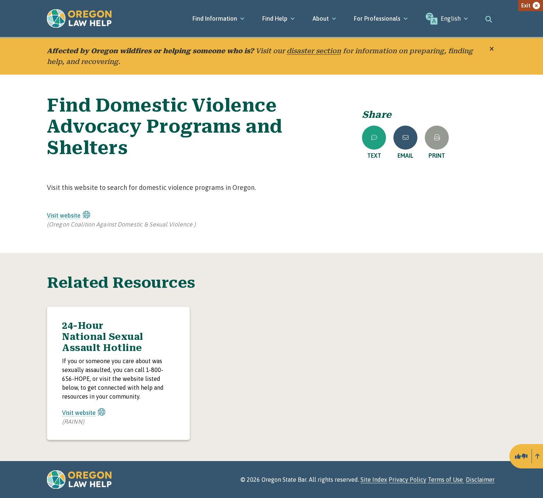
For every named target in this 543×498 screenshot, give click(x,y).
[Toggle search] (488, 18)
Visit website (64, 215)
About (321, 18)
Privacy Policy (407, 479)
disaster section (314, 51)
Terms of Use (446, 479)
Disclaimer (480, 479)
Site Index (374, 479)
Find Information (214, 18)
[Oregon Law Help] (79, 18)
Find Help (274, 18)
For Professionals (377, 18)
